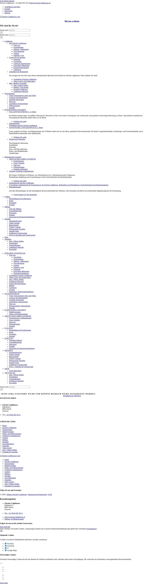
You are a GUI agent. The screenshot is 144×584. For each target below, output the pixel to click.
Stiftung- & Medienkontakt (14, 519)
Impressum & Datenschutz (37, 494)
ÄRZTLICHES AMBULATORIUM (22, 159)
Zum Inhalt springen (7, 1)
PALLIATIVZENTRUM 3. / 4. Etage (22, 112)
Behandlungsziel (15, 187)
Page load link (5, 527)
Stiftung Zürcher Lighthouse (17, 494)
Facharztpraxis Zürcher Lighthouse (21, 183)
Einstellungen (92, 529)
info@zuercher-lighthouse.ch (40, 3)
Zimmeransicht (14, 123)
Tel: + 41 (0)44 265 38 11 (13, 513)
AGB (50, 494)
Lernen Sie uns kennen (17, 57)
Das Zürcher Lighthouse (17, 43)
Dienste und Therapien (17, 139)
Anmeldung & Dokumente (18, 72)
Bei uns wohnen (72, 21)
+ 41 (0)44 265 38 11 (13, 415)
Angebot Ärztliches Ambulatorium (21, 171)
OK (1, 531)
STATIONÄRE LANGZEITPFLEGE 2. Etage (26, 127)
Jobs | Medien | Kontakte (18, 83)
